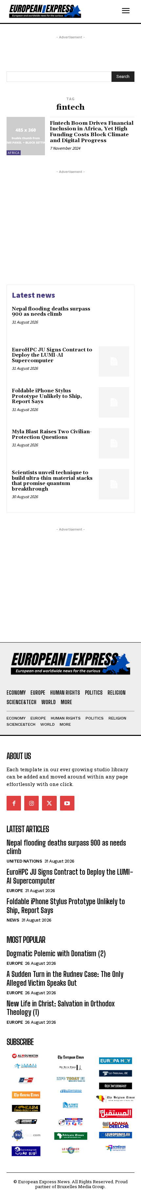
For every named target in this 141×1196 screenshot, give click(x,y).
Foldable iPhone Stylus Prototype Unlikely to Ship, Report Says (47, 396)
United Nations (24, 861)
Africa (13, 153)
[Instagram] (31, 803)
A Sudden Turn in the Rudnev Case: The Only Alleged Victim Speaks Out (65, 978)
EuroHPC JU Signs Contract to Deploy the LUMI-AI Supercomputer (52, 355)
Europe (15, 890)
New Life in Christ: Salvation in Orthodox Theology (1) (61, 1008)
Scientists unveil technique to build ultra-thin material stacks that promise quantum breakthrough (52, 481)
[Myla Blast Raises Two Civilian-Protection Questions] (114, 443)
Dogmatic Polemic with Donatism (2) (56, 953)
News (13, 920)
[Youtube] (67, 803)
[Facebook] (14, 803)
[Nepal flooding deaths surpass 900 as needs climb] (114, 320)
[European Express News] (62, 11)
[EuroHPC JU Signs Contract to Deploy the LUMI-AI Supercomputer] (114, 361)
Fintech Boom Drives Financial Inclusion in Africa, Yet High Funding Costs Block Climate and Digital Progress (91, 132)
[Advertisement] (59, 49)
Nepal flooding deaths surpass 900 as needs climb (51, 312)
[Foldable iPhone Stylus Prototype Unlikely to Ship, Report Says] (114, 402)
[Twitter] (49, 803)
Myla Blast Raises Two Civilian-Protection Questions (52, 434)
